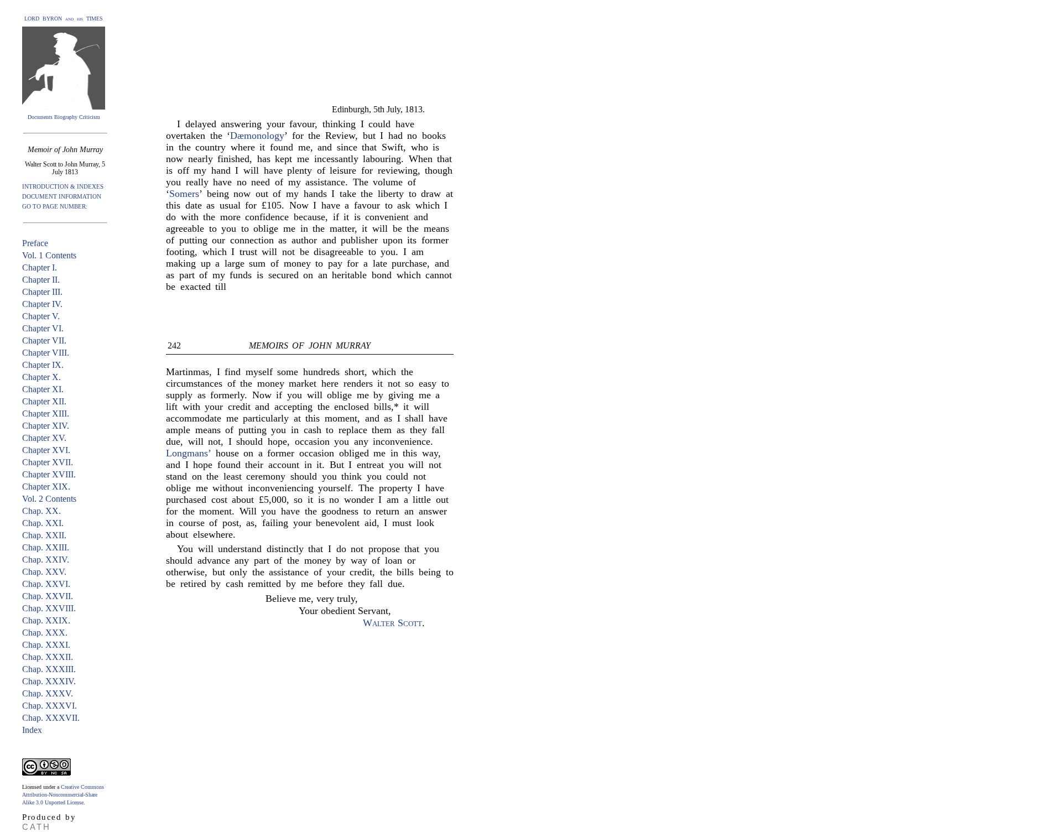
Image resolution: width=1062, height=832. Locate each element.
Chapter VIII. (45, 352)
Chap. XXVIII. (49, 608)
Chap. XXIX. (46, 620)
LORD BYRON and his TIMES (63, 18)
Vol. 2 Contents (49, 498)
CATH (36, 826)
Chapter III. (42, 292)
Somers (184, 193)
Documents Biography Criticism (64, 117)
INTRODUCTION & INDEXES (62, 186)
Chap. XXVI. (46, 584)
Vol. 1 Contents (49, 255)
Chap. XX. (41, 511)
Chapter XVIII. (49, 474)
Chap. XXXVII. (51, 717)
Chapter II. (41, 279)
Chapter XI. (43, 389)
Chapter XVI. (46, 450)
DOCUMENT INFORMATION (61, 196)
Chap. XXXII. (47, 657)
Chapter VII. (44, 340)
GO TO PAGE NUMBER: (54, 206)
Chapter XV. (44, 438)
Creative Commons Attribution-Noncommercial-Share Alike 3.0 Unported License (63, 794)
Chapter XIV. (45, 425)
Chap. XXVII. (47, 596)
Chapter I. (39, 267)
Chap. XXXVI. (49, 705)
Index (32, 730)
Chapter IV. (42, 304)
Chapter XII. (44, 401)
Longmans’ (188, 453)
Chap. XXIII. (45, 547)
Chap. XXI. (43, 523)
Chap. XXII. (44, 535)
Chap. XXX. (44, 632)
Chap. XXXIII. (49, 669)
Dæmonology (257, 135)
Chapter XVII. (47, 462)
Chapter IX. (43, 365)
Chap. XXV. (44, 571)
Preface (35, 243)
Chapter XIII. (45, 413)
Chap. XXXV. (47, 693)
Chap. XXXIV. (49, 681)
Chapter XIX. (46, 486)
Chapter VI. (43, 328)
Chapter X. (41, 377)
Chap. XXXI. (46, 644)
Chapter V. (41, 316)
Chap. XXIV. (45, 559)
